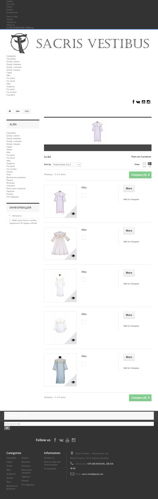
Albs (8, 75)
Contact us (11, 22)
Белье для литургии (15, 188)
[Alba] (60, 201)
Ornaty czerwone (14, 67)
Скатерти (10, 95)
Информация (20, 207)
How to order (12, 16)
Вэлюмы (10, 183)
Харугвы (10, 191)
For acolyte (11, 92)
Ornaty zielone (12, 61)
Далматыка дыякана (15, 177)
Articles (9, 19)
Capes (9, 73)
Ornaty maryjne (13, 70)
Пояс (8, 174)
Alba (8, 84)
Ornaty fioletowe (13, 64)
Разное (9, 194)
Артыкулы (17, 216)
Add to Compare (131, 199)
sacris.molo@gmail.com (92, 474)
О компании (50, 469)
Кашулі (9, 180)
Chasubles (11, 59)
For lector (10, 81)
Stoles (9, 149)
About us (10, 25)
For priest (10, 78)
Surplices (10, 86)
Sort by (47, 164)
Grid (144, 167)
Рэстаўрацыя (12, 197)
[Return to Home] (10, 111)
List (149, 167)
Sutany (9, 172)
